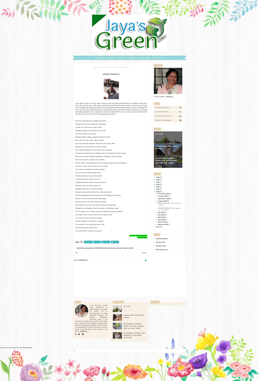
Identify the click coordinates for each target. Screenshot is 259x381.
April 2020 (161, 220)
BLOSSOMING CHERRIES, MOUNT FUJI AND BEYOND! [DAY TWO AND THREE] (166, 161)
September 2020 (164, 199)
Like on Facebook (161, 111)
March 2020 (162, 222)
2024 (158, 182)
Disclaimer (131, 57)
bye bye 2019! (160, 242)
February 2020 (163, 224)
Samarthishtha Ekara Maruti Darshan (166, 147)
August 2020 (162, 201)
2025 (158, 180)
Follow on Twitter (162, 107)
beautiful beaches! (162, 239)
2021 (158, 189)
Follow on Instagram (163, 120)
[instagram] (83, 334)
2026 (158, 177)
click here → (170, 97)
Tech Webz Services (25, 348)
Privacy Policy (144, 57)
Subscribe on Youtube (163, 116)
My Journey (100, 57)
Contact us (158, 57)
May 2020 (161, 217)
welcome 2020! (161, 246)
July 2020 (161, 212)
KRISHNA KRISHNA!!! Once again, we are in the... (168, 209)
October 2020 (163, 196)
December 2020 (163, 194)
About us (112, 57)
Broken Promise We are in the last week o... (168, 204)
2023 (158, 184)
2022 (158, 187)
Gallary (121, 57)
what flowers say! (162, 250)
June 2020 (161, 215)
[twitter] (79, 334)
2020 (158, 192)
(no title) (159, 134)
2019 (158, 227)
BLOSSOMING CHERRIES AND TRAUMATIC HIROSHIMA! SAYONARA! (134, 335)
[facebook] (75, 334)
